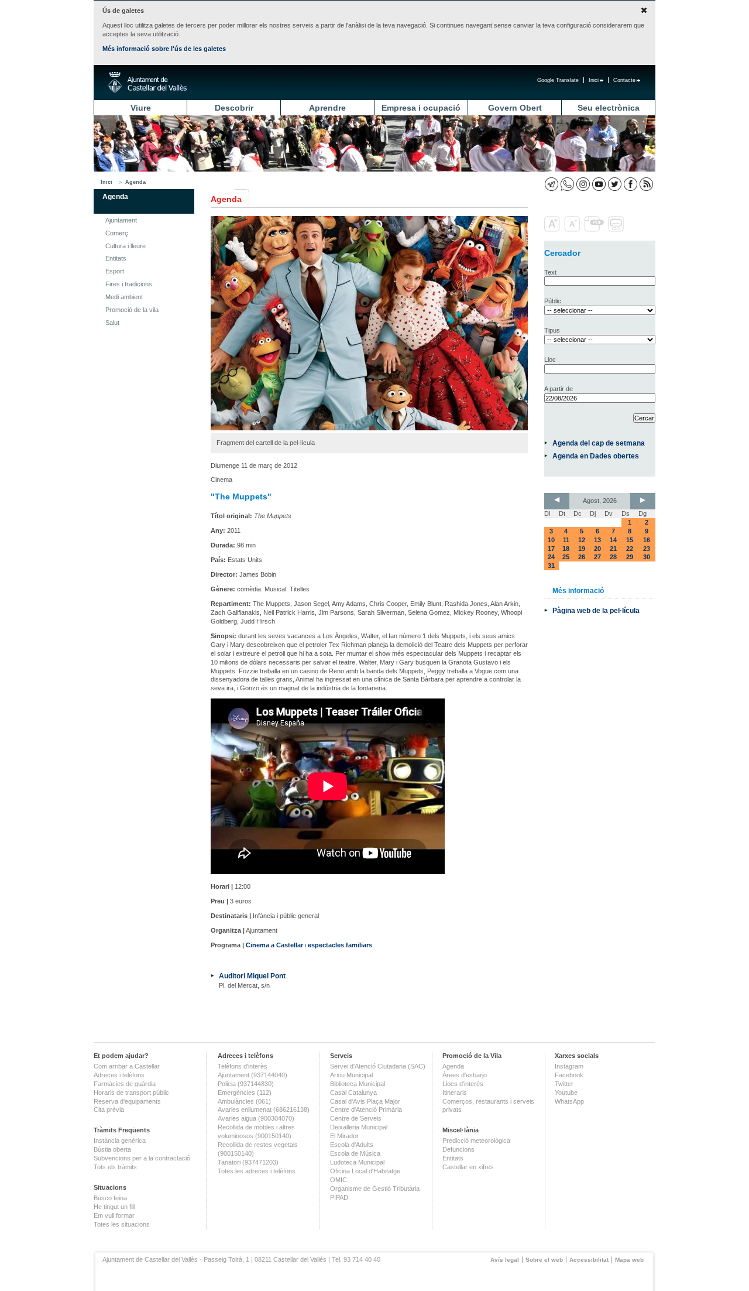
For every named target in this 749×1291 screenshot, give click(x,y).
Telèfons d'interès (242, 1066)
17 (551, 548)
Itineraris (454, 1092)
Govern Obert (515, 107)
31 (551, 565)
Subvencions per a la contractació (142, 1158)
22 (629, 548)
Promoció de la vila (132, 309)
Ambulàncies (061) (244, 1101)
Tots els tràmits (115, 1166)
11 (566, 539)
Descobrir (234, 107)
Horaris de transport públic (131, 1092)
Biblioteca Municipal (357, 1083)
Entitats (115, 258)
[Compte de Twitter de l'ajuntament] (614, 184)
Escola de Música (355, 1153)
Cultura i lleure (125, 245)
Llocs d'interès (462, 1083)
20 (597, 548)
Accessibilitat (589, 1259)
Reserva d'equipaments (127, 1101)
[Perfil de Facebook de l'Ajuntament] (630, 184)
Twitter (564, 1083)
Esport (114, 271)
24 (551, 556)
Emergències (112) (245, 1092)
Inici (594, 80)
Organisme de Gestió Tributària (375, 1188)
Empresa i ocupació (421, 107)
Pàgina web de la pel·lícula (596, 610)
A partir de (558, 388)
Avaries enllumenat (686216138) (264, 1109)
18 (565, 548)
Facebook (569, 1074)
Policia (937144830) (246, 1083)
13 (597, 539)
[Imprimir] (617, 229)
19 (581, 548)
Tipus (552, 330)
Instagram (569, 1066)
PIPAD (339, 1197)
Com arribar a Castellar (127, 1066)
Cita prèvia (109, 1109)
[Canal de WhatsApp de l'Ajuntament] (567, 184)
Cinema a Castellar (274, 944)
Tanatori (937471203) (248, 1162)
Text (550, 272)
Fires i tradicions (128, 283)
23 (646, 548)
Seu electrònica (609, 107)
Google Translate (558, 80)
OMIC (338, 1179)
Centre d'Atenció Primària (366, 1109)
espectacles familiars (340, 944)
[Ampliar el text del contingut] (553, 229)
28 (613, 556)
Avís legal (504, 1259)
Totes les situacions (122, 1224)
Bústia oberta (112, 1149)
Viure (140, 107)
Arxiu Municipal (351, 1074)
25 (565, 556)
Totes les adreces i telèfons (257, 1170)
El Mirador (344, 1135)
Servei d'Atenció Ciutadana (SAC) (377, 1066)
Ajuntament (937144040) (252, 1074)
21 (613, 548)
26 (581, 556)
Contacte (624, 80)
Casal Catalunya (353, 1092)
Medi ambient (124, 296)
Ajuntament (121, 220)
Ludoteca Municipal (357, 1162)
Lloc (550, 359)
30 (646, 556)
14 (613, 539)
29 (629, 556)
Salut (112, 322)
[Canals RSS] (646, 184)
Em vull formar (114, 1215)
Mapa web (629, 1259)
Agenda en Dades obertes (595, 456)
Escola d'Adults (351, 1144)
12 (581, 539)
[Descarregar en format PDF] (595, 229)
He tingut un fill (114, 1206)
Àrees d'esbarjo (464, 1074)
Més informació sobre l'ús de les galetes (164, 48)
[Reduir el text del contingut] (573, 229)
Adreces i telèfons (119, 1074)
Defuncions (458, 1149)
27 (597, 556)
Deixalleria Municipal (358, 1127)
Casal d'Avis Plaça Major (365, 1101)
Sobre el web (544, 1259)
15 (629, 539)
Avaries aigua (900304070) (256, 1118)
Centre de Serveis (356, 1118)
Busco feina (110, 1197)
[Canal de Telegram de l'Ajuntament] (551, 184)
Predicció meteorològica (476, 1140)
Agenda (135, 182)
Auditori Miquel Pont (252, 976)
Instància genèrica (120, 1140)
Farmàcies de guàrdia (125, 1083)
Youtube (566, 1092)
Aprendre (327, 107)
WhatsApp (569, 1101)
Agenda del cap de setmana (598, 443)
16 (646, 539)
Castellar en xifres (468, 1166)
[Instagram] (583, 184)
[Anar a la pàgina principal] (147, 82)
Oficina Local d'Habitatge (365, 1170)
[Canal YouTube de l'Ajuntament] (599, 184)
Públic (552, 300)
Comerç (116, 233)
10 (551, 539)
